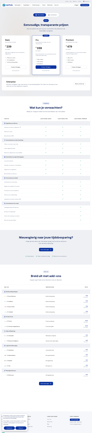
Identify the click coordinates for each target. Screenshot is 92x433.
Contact (79, 1)
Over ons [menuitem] (56, 5)
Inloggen (76, 5)
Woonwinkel (41, 15)
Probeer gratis (84, 5)
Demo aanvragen (45, 249)
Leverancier (53, 15)
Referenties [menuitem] (50, 5)
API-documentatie (28, 426)
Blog (70, 1)
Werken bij (75, 1)
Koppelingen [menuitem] (26, 5)
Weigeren (21, 428)
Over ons (49, 419)
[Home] (8, 5)
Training (66, 1)
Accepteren (9, 428)
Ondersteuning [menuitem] (35, 5)
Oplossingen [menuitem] (17, 5)
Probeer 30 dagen (15, 67)
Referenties (49, 421)
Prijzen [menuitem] (43, 5)
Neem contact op (79, 83)
